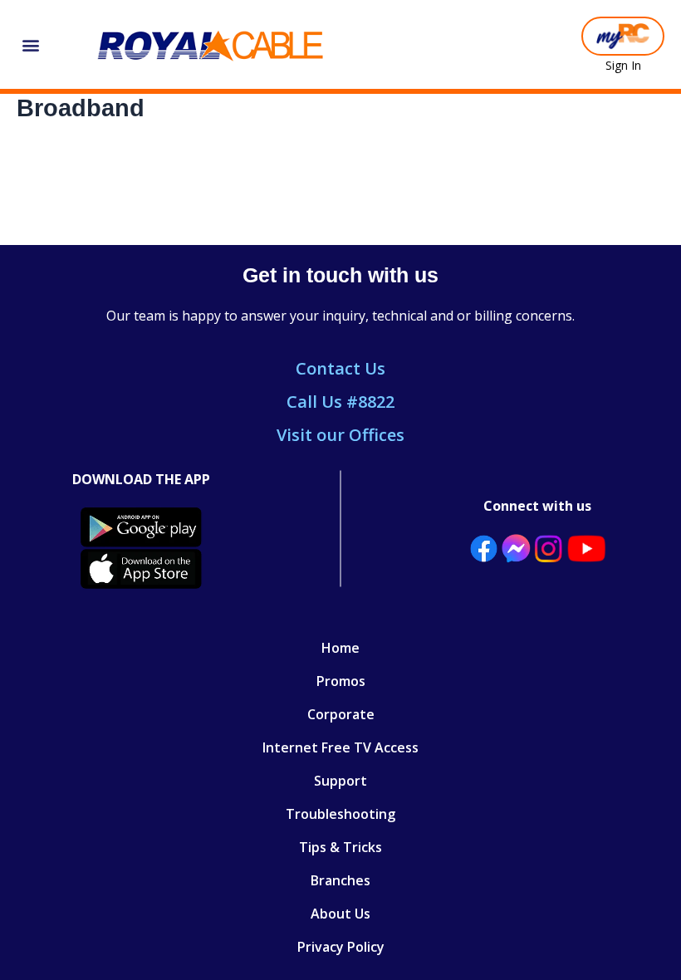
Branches (340, 880)
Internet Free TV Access (340, 747)
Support (340, 781)
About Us (340, 913)
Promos (340, 681)
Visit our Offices (340, 435)
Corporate (341, 714)
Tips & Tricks (340, 847)
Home (340, 648)
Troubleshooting (340, 814)
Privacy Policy (341, 947)
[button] (30, 44)
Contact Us (340, 368)
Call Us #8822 (340, 401)
